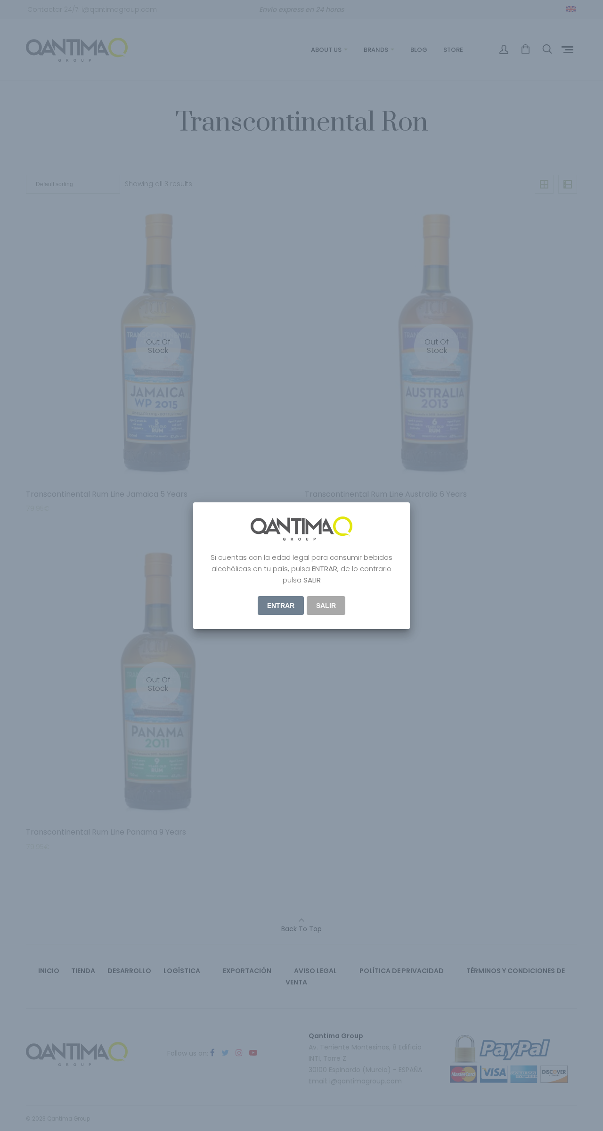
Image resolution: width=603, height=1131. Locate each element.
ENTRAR (280, 605)
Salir (326, 605)
